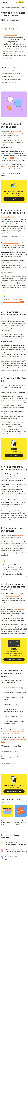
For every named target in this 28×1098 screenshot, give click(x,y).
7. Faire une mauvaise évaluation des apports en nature (13, 85)
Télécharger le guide (14, 199)
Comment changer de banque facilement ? (16, 852)
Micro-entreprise (9, 856)
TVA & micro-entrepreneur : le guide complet (15, 859)
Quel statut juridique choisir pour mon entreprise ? (15, 845)
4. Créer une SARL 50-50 (7, 76)
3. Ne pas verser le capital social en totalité (11, 73)
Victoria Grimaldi (15, 20)
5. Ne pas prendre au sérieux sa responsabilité (11, 79)
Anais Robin (14, 19)
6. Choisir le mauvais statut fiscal (9, 82)
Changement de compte (10, 849)
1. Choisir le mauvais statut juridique (9, 67)
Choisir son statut (9, 842)
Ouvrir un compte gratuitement (14, 791)
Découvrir (21, 2)
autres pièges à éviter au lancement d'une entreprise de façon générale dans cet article (13, 731)
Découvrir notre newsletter (14, 659)
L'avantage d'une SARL (8, 217)
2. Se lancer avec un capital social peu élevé (11, 70)
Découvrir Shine (14, 455)
